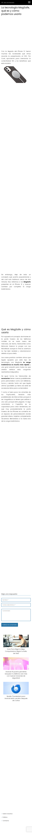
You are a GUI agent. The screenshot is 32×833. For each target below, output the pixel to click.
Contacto (6, 821)
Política (5, 817)
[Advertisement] (16, 33)
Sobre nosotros (7, 814)
